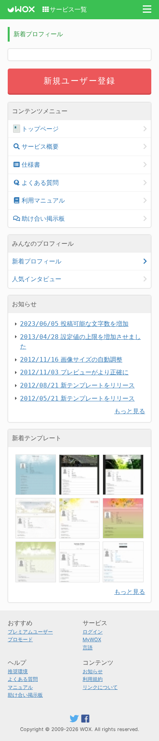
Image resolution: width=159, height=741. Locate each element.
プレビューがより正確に (74, 372)
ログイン (93, 632)
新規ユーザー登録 (80, 81)
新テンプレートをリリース (77, 385)
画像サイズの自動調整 (71, 359)
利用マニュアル (43, 200)
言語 (88, 647)
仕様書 (31, 164)
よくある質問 (40, 182)
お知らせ (93, 671)
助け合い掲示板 (43, 218)
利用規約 (93, 679)
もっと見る (129, 411)
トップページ (40, 128)
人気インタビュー (36, 279)
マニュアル (20, 687)
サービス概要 (40, 146)
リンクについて (100, 687)
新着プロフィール (36, 261)
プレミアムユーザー (30, 632)
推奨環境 (18, 671)
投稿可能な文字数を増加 (74, 323)
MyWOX (92, 639)
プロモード (20, 639)
